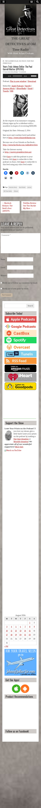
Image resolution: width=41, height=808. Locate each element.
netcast (29, 187)
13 (20, 631)
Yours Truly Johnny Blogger (11, 72)
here (9, 157)
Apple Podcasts (18, 86)
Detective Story (13, 187)
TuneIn (6, 91)
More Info (19, 447)
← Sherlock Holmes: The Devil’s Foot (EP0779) (7, 207)
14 (25, 631)
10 (7, 631)
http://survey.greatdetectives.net (18, 152)
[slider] (34, 76)
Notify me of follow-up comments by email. (20, 283)
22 (30, 635)
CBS (20, 61)
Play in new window (18, 81)
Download (32, 81)
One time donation (21, 439)
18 (11, 635)
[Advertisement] (19, 405)
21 (25, 635)
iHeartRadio (21, 88)
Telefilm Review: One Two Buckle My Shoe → (30, 206)
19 (16, 635)
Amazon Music (9, 88)
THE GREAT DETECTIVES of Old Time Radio (20, 44)
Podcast (24, 61)
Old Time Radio (8, 191)
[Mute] (29, 76)
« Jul (6, 646)
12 (16, 631)
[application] (20, 76)
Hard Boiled (22, 187)
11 (11, 631)
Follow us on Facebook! (17, 731)
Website (4, 276)
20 (20, 635)
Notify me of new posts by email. (15, 289)
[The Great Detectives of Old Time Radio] (20, 19)
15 (30, 631)
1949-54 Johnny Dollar (11, 61)
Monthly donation (21, 442)
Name (4, 259)
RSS (11, 91)
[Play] (6, 76)
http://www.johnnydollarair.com (21, 138)
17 (7, 635)
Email (30, 88)
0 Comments (22, 72)
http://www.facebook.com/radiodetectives (20, 145)
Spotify (28, 86)
